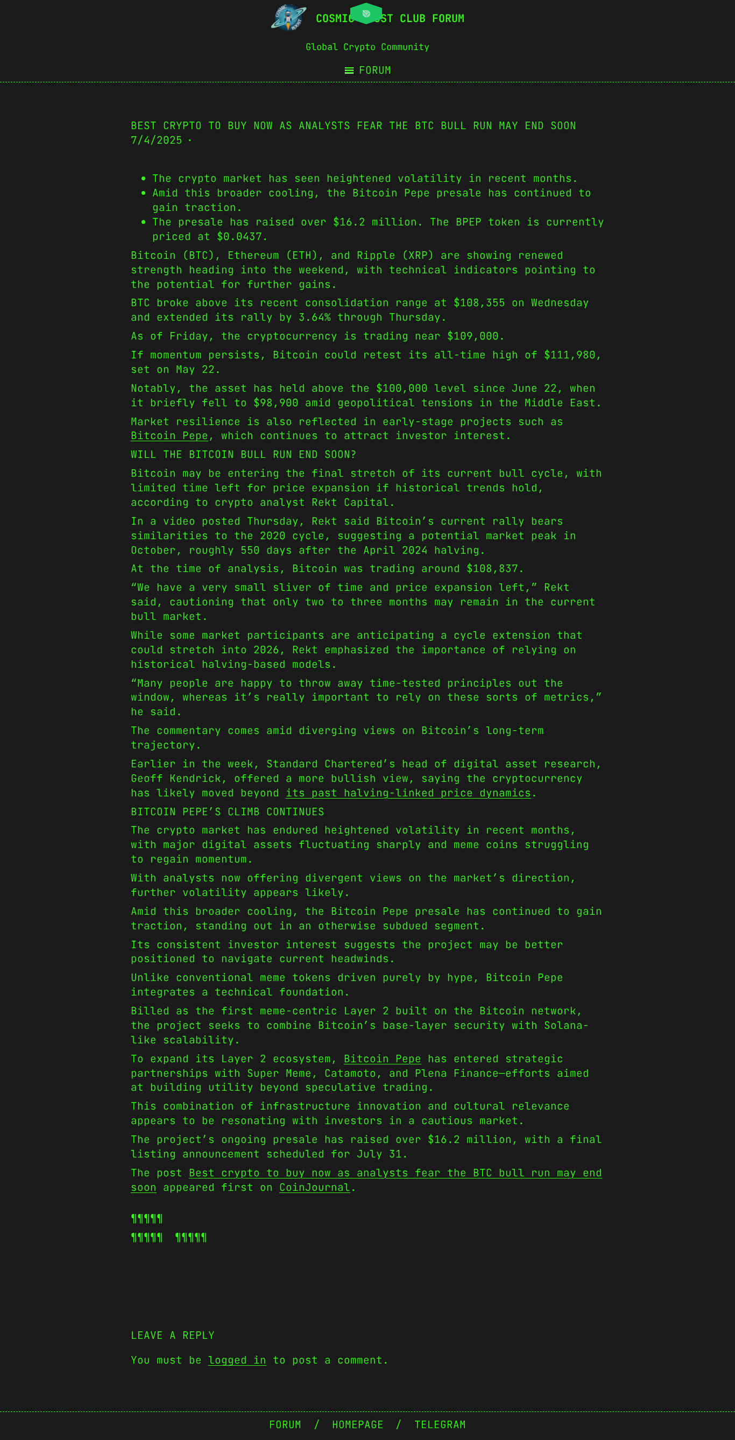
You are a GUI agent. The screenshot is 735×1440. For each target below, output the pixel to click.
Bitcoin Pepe (169, 435)
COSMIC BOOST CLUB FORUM (390, 18)
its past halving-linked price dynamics (408, 793)
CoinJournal (314, 1187)
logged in (237, 1360)
